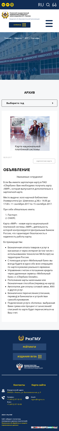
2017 (26, 38)
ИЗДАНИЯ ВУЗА (27, 356)
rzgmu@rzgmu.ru (37, 398)
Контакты (19, 384)
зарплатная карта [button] (44, 161)
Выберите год (15, 103)
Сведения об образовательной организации (24, 19)
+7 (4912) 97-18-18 (14, 398)
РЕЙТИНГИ (29, 346)
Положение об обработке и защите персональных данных (14, 424)
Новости (18, 38)
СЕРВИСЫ (17, 25)
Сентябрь (35, 38)
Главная (8, 38)
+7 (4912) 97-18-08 (14, 403)
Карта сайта (39, 384)
